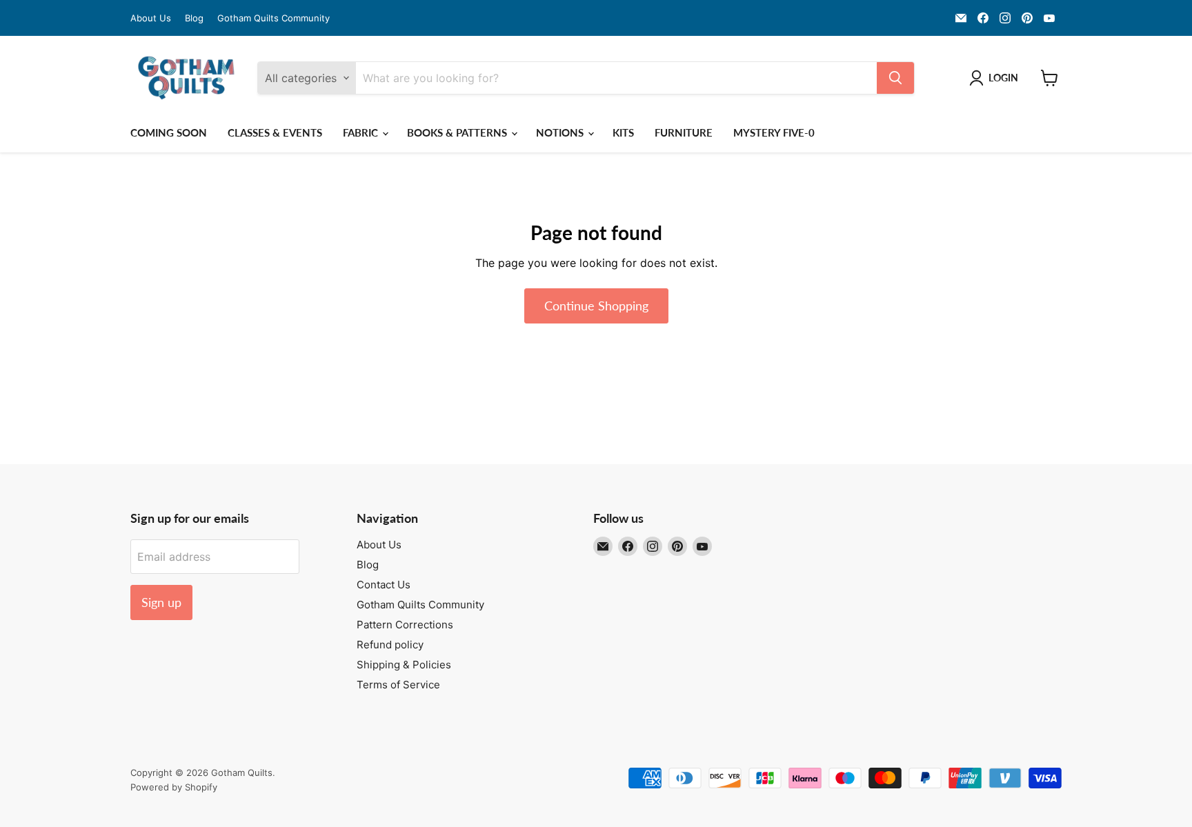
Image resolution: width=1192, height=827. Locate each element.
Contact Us (383, 584)
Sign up (161, 602)
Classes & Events (275, 132)
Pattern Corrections (405, 624)
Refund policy (390, 644)
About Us (150, 18)
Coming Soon (168, 132)
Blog (194, 18)
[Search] (895, 78)
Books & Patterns (458, 132)
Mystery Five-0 (774, 132)
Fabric (362, 132)
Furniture (684, 132)
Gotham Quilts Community (273, 18)
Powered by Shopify (173, 787)
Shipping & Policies (404, 664)
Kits (623, 132)
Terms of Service (398, 684)
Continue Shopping (596, 305)
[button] (996, 78)
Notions (561, 132)
